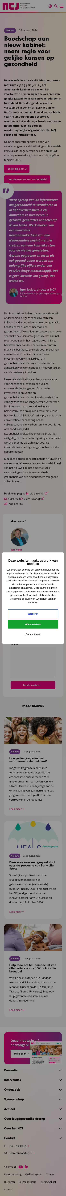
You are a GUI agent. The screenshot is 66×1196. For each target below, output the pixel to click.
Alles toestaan (33, 624)
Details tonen (33, 634)
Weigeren (33, 613)
